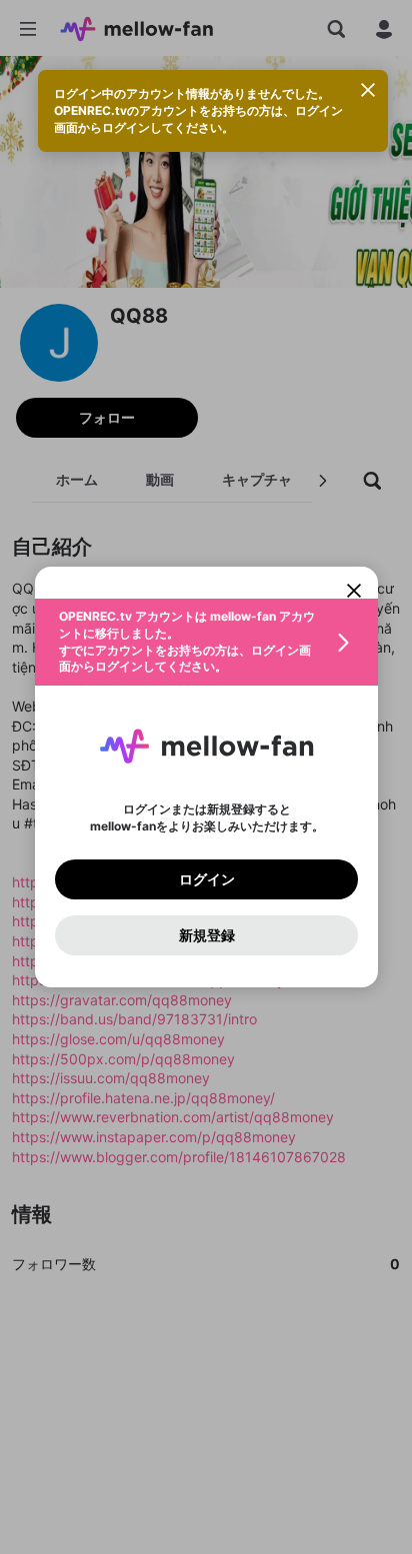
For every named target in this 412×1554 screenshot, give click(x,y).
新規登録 (206, 935)
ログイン (206, 879)
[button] (206, 642)
